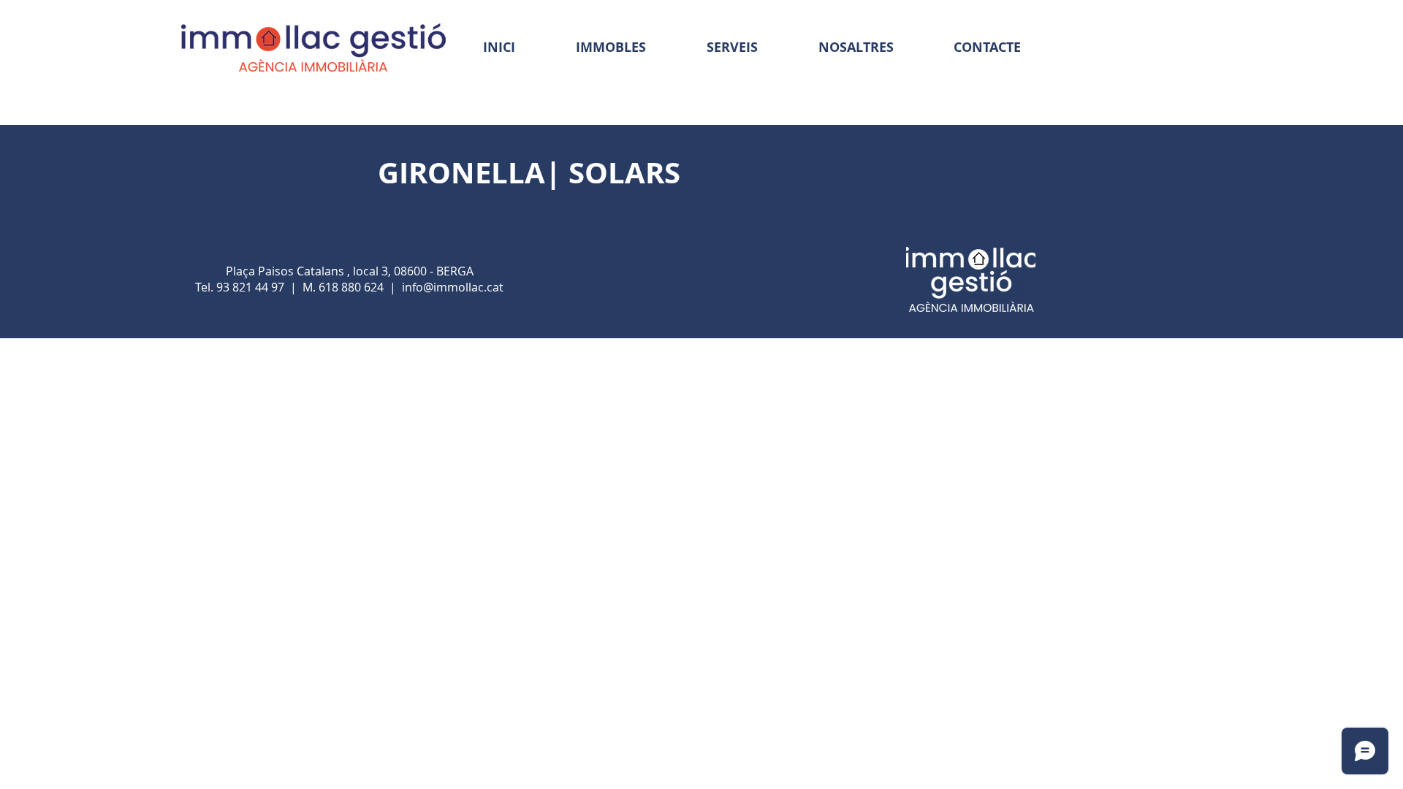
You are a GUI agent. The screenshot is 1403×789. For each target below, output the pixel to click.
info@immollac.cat (452, 287)
